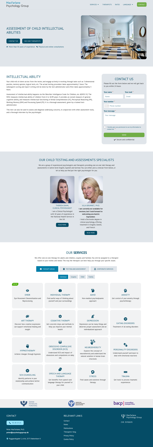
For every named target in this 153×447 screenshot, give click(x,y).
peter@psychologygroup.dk (17, 432)
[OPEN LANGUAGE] (132, 4)
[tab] (47, 269)
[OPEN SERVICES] (98, 4)
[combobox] (106, 106)
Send (124, 135)
